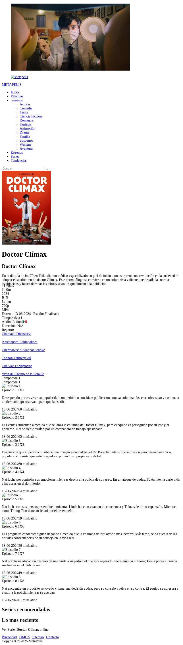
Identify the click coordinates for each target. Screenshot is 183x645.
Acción (25, 104)
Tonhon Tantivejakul (16, 358)
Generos (17, 100)
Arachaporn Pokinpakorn (19, 342)
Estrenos (17, 152)
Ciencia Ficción (31, 116)
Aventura (26, 148)
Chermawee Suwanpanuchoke (23, 350)
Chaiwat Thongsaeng (17, 366)
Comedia (26, 108)
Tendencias (19, 160)
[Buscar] (46, 169)
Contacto (52, 637)
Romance (26, 120)
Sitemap (38, 637)
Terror (24, 112)
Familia (25, 136)
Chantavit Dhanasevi (16, 334)
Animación (27, 128)
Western (25, 144)
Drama (24, 132)
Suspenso (26, 140)
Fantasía (25, 124)
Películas (17, 96)
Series (15, 156)
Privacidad (9, 637)
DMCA (24, 637)
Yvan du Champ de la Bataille (23, 374)
